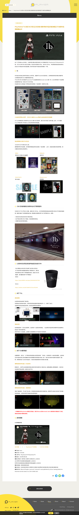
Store (56, 501)
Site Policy (62, 506)
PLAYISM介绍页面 (44, 447)
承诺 (51, 513)
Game (42, 501)
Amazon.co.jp (43, 177)
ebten (16, 153)
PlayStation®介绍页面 (31, 447)
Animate (42, 153)
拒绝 (57, 513)
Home (5, 10)
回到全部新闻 (39, 488)
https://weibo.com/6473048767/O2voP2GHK (26, 287)
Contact (72, 501)
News (10, 10)
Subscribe (17, 510)
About (64, 501)
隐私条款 (21, 513)
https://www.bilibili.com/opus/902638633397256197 (28, 280)
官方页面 (17, 447)
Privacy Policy (71, 506)
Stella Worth (18, 177)
